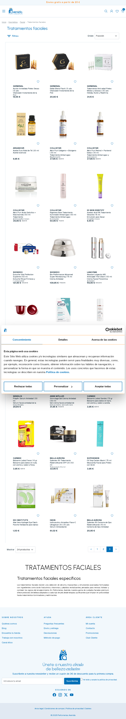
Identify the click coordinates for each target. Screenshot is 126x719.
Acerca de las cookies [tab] (104, 339)
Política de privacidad (75, 708)
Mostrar (10, 549)
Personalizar (61, 386)
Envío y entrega (51, 628)
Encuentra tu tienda (11, 633)
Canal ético (7, 642)
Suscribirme (72, 681)
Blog (4, 628)
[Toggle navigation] (4, 11)
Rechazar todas (23, 386)
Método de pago (52, 637)
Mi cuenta (90, 623)
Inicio (4, 22)
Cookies (88, 708)
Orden (91, 36)
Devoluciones (50, 633)
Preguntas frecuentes (54, 623)
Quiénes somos (9, 623)
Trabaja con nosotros (12, 637)
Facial (22, 22)
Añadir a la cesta (26, 103)
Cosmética (13, 22)
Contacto (90, 628)
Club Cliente (91, 637)
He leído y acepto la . (100, 679)
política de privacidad (108, 679)
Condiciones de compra (54, 708)
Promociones (92, 633)
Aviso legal (39, 708)
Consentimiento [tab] (22, 339)
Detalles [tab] (63, 339)
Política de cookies (57, 372)
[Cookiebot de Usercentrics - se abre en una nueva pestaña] (108, 330)
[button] (122, 11)
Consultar (63, 289)
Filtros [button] (15, 36)
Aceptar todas (103, 386)
